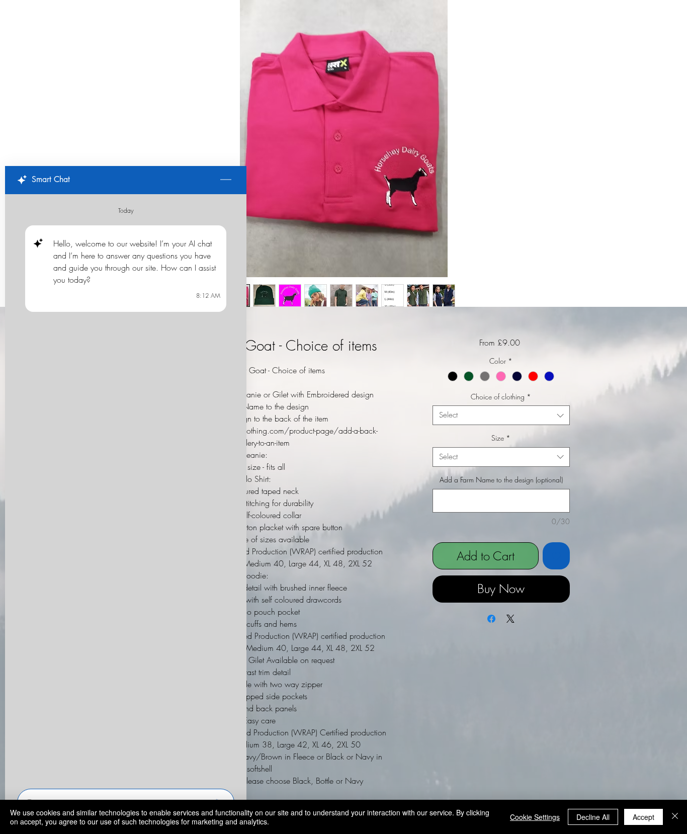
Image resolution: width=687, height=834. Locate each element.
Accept (643, 817)
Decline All (593, 817)
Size (500, 438)
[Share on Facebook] (491, 619)
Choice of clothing (501, 396)
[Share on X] (510, 619)
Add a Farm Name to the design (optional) (501, 479)
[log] (125, 488)
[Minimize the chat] (226, 180)
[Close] (675, 817)
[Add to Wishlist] (556, 555)
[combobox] (501, 415)
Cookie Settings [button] (535, 817)
